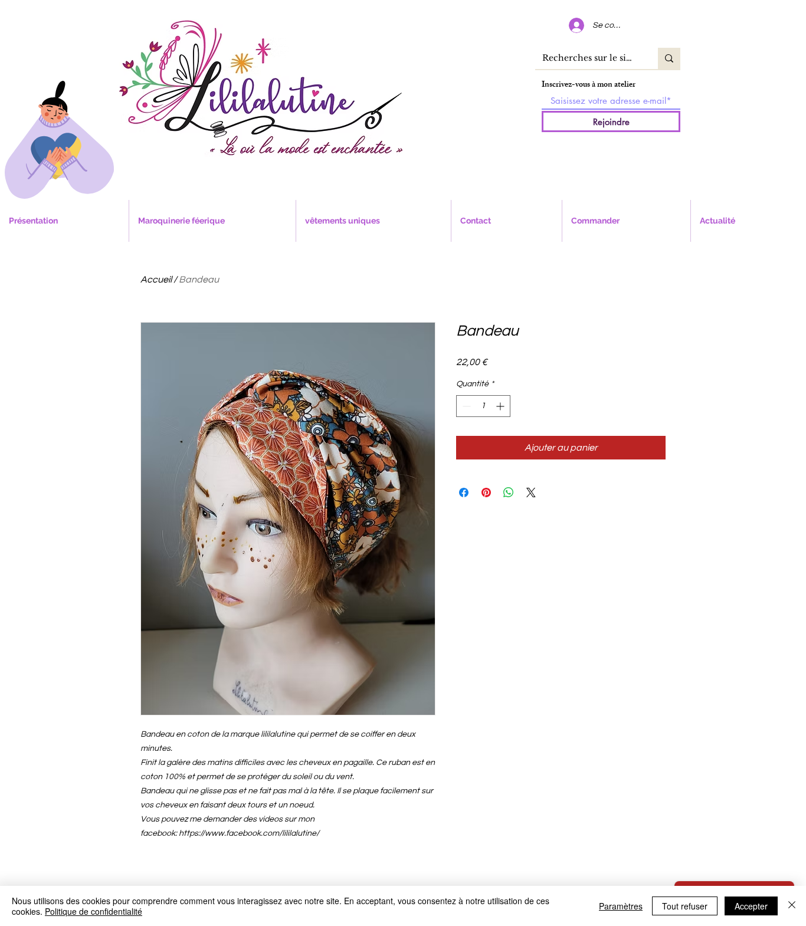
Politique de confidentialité (93, 911)
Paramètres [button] (621, 906)
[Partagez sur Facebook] (464, 492)
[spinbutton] (483, 406)
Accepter (751, 906)
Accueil (156, 279)
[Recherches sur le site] (669, 58)
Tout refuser (684, 906)
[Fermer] (792, 906)
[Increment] (501, 406)
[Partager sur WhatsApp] (509, 492)
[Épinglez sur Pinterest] (486, 492)
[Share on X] (531, 492)
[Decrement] (465, 406)
